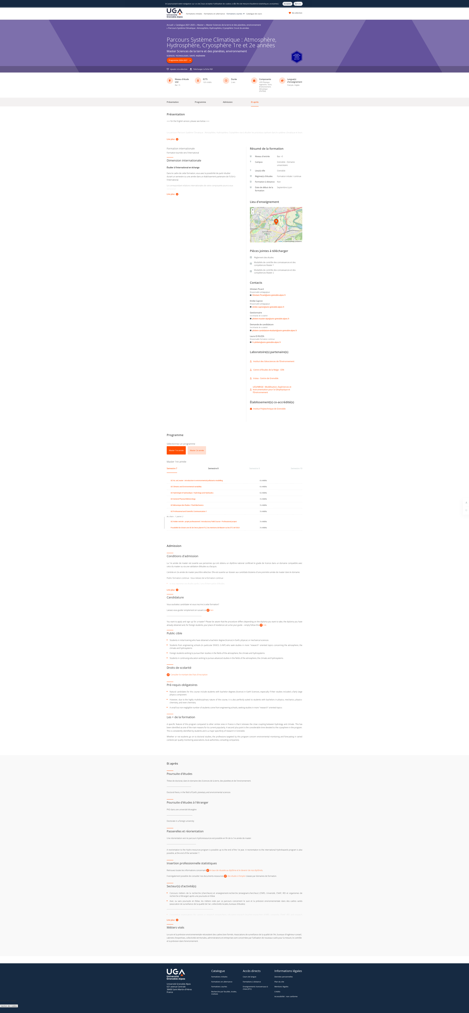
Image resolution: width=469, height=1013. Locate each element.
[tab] (176, 450)
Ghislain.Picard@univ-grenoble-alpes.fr (269, 295)
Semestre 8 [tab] (213, 468)
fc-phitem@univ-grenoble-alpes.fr (266, 342)
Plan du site (279, 982)
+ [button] (252, 210)
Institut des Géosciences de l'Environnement (273, 361)
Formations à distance (252, 982)
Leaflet (280, 241)
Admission (228, 102)
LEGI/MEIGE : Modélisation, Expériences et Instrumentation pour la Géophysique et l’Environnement (272, 390)
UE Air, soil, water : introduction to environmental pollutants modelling (197, 480)
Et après (255, 102)
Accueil (170, 25)
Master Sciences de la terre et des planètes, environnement (233, 25)
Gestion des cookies (9, 1006)
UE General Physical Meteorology (183, 499)
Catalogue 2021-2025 (185, 25)
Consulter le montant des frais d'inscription (189, 674)
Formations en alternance (214, 14)
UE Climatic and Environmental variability (186, 486)
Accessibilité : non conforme (286, 996)
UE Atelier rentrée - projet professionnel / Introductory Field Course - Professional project (204, 521)
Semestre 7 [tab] (172, 468)
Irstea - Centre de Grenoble (265, 378)
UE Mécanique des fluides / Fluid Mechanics (187, 505)
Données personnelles (283, 977)
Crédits (277, 991)
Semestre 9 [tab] (254, 468)
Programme (200, 102)
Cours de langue (249, 977)
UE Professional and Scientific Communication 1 (189, 511)
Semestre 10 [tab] (296, 468)
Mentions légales (281, 986)
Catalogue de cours (254, 14)
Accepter (287, 4)
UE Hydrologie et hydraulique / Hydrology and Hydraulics (192, 493)
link (264, 625)
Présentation (173, 102)
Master (200, 25)
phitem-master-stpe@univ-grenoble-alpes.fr (270, 318)
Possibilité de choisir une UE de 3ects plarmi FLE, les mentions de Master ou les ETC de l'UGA (205, 527)
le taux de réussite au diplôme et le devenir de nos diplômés (236, 870)
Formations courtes (234, 14)
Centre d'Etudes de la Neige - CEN (268, 369)
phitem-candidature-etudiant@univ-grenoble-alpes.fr (274, 330)
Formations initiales (194, 14)
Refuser (298, 4)
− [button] (252, 213)
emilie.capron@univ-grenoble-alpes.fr (268, 307)
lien (211, 610)
